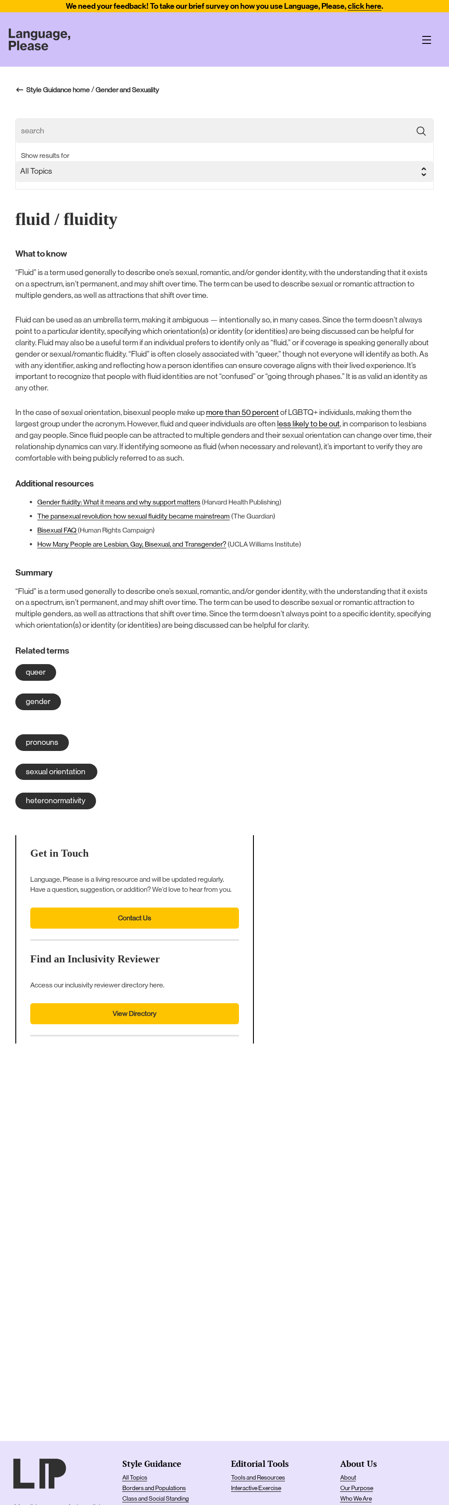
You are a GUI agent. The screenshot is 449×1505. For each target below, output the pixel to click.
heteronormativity (56, 800)
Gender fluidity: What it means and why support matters (118, 502)
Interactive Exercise (256, 1487)
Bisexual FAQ (57, 530)
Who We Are (356, 1498)
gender (38, 701)
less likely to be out (308, 423)
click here (364, 6)
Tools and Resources (258, 1477)
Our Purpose (356, 1487)
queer (36, 672)
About (348, 1477)
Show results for (45, 155)
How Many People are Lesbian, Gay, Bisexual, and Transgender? (131, 544)
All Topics (134, 1477)
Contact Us (134, 918)
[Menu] (426, 39)
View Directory (135, 1013)
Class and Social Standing (155, 1498)
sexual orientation (56, 771)
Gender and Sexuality (127, 90)
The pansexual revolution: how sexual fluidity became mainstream (133, 516)
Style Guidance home (58, 90)
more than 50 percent (242, 412)
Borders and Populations (154, 1487)
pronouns (42, 742)
